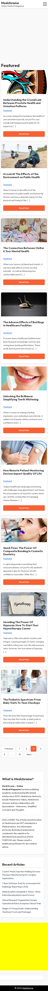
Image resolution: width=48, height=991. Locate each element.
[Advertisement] (24, 33)
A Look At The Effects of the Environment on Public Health (21, 175)
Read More (24, 134)
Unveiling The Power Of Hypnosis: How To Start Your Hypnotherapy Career (21, 625)
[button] (45, 4)
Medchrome (10, 3)
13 (20, 754)
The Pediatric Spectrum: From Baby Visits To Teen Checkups (22, 701)
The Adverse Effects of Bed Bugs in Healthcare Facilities (23, 323)
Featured (7, 110)
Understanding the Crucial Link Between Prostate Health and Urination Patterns (22, 103)
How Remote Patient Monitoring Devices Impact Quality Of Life (23, 472)
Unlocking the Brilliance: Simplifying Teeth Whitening (20, 398)
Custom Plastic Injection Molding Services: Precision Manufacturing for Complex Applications (21, 875)
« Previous (8, 748)
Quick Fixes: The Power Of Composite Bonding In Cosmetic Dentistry (23, 551)
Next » (29, 754)
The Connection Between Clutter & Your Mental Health (23, 249)
